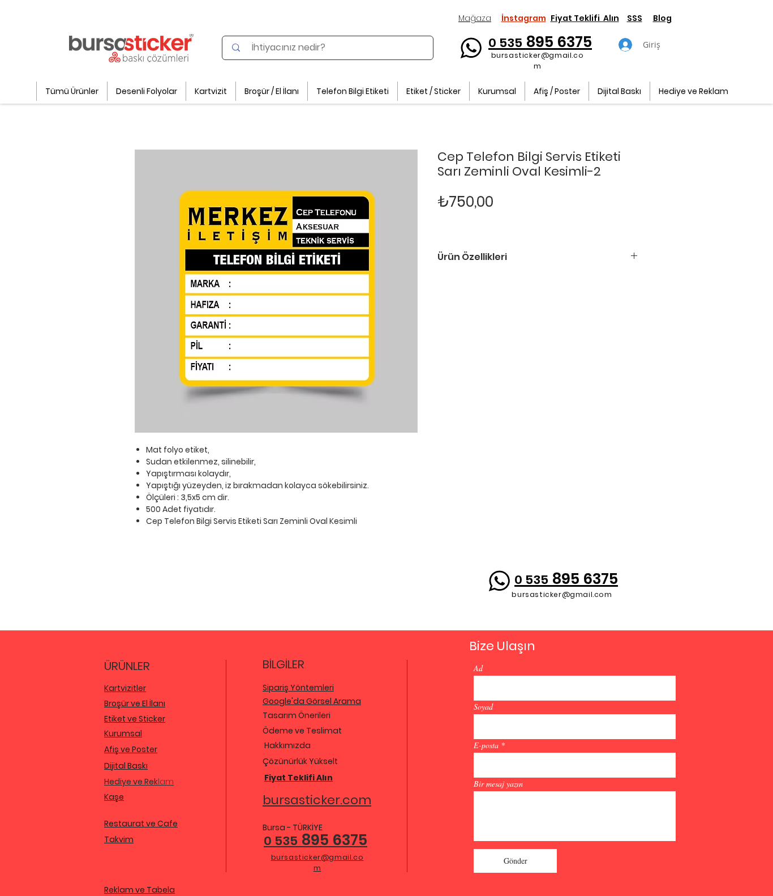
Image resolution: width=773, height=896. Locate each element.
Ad (478, 668)
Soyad (483, 707)
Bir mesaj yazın (498, 784)
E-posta (486, 745)
